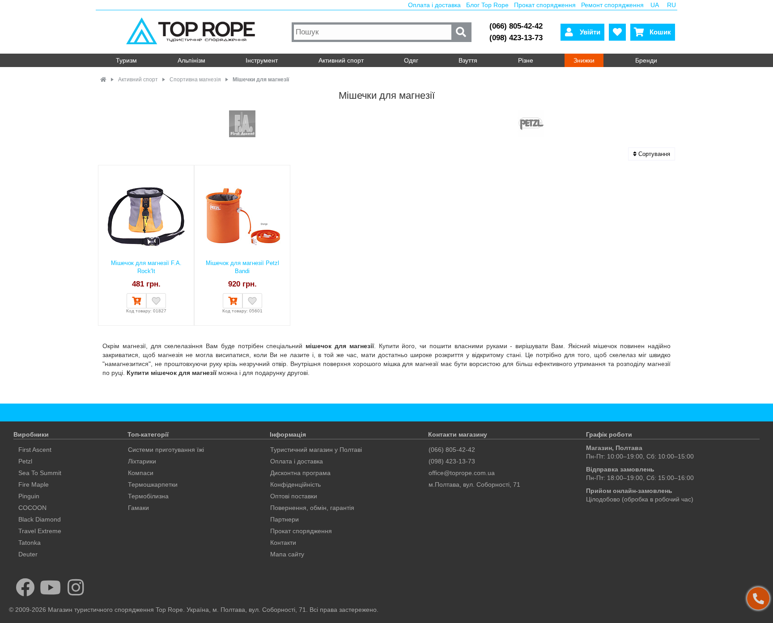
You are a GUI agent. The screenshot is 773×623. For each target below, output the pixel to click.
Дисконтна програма (300, 472)
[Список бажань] (617, 32)
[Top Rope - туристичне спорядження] (192, 32)
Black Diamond (39, 519)
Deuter (28, 554)
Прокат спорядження (545, 4)
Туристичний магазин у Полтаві (316, 449)
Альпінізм (191, 60)
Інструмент (262, 60)
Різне (525, 60)
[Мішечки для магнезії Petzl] (531, 124)
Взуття (468, 60)
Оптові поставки (293, 496)
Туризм (126, 60)
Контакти (283, 542)
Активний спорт (341, 60)
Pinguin (28, 496)
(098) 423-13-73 (516, 38)
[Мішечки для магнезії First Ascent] (242, 124)
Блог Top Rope (487, 4)
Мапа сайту (287, 554)
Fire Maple (33, 484)
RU (671, 4)
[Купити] (136, 300)
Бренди (646, 60)
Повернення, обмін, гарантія (312, 507)
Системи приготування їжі (166, 449)
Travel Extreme (39, 531)
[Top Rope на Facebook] (25, 587)
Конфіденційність (295, 484)
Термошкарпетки (153, 484)
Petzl (25, 461)
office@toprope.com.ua (462, 472)
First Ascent (34, 449)
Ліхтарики (142, 461)
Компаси (140, 472)
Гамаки (138, 507)
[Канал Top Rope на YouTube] (51, 587)
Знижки (584, 60)
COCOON (32, 507)
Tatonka (29, 542)
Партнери (284, 519)
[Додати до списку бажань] (156, 300)
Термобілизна (148, 496)
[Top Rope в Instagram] (76, 587)
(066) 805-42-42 (516, 26)
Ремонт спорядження (612, 4)
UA (654, 4)
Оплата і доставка (434, 4)
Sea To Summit (39, 472)
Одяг (411, 60)
